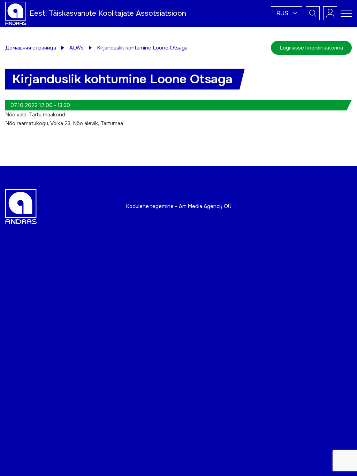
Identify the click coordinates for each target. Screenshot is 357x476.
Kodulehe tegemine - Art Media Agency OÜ (178, 206)
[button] (286, 13)
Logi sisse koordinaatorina (311, 47)
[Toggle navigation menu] (346, 13)
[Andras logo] (15, 12)
